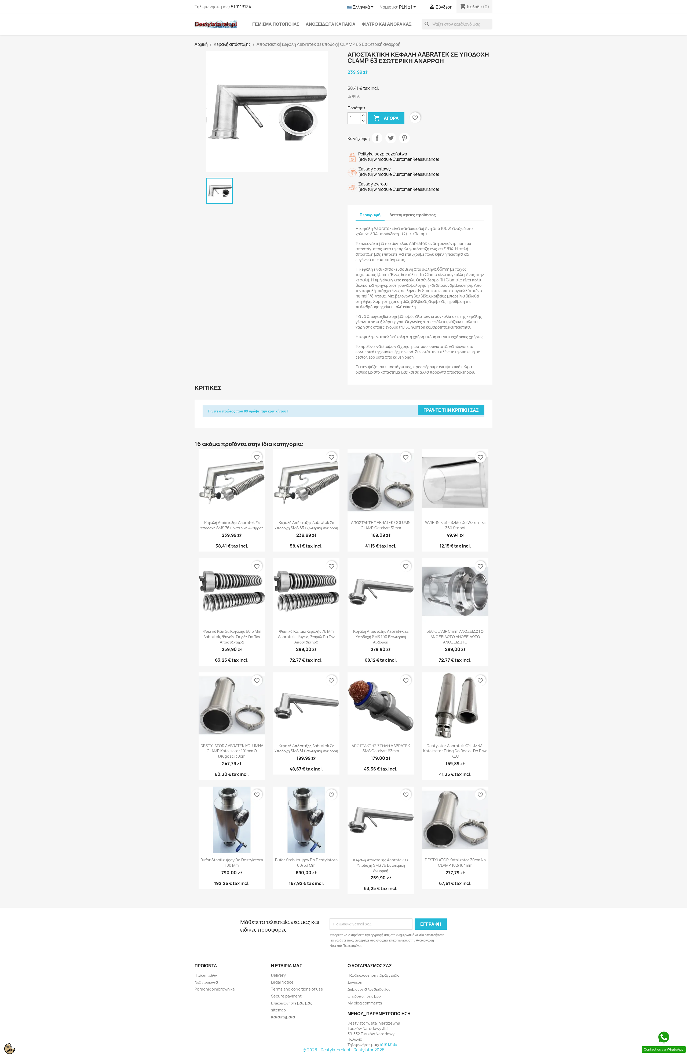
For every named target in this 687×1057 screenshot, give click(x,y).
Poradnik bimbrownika (215, 989)
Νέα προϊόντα (206, 982)
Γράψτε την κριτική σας (451, 410)
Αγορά (386, 118)
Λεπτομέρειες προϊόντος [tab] (412, 215)
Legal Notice (282, 982)
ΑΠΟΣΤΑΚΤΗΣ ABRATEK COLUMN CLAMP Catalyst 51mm (381, 525)
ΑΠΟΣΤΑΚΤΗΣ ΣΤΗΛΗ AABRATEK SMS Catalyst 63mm (381, 748)
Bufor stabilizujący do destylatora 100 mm (231, 862)
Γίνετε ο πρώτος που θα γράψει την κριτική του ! (248, 411)
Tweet (390, 138)
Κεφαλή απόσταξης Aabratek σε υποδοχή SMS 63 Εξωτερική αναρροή (306, 525)
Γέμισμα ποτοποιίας (275, 24)
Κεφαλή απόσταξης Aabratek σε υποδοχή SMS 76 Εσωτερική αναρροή (380, 865)
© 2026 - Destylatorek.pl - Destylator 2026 (344, 1050)
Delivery (278, 975)
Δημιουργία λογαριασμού (369, 989)
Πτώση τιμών (206, 975)
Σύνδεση (355, 982)
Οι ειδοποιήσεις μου (364, 996)
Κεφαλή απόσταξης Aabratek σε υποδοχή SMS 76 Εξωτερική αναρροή (232, 525)
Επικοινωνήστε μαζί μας (291, 1003)
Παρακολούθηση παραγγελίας (373, 975)
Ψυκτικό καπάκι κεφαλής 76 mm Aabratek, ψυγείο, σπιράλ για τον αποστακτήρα (306, 637)
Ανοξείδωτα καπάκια (331, 24)
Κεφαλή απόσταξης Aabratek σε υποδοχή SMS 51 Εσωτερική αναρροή (306, 748)
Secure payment (286, 996)
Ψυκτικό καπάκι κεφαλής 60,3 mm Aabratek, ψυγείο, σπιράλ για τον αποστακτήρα (232, 637)
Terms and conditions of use (297, 989)
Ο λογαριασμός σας (370, 966)
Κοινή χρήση (377, 138)
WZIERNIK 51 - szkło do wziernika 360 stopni (455, 525)
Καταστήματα (283, 1016)
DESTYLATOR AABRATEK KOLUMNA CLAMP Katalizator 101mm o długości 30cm (231, 751)
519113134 (241, 7)
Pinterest (404, 138)
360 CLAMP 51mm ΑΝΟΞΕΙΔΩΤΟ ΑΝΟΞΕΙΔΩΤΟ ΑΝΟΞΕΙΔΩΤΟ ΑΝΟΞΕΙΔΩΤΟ (455, 637)
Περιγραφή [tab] (370, 215)
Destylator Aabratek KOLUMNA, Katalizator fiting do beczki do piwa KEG (455, 751)
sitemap (278, 1010)
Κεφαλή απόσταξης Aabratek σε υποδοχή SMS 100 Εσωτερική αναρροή (380, 637)
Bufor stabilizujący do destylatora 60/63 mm (306, 862)
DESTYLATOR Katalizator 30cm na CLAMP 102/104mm (455, 862)
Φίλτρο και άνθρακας (387, 24)
